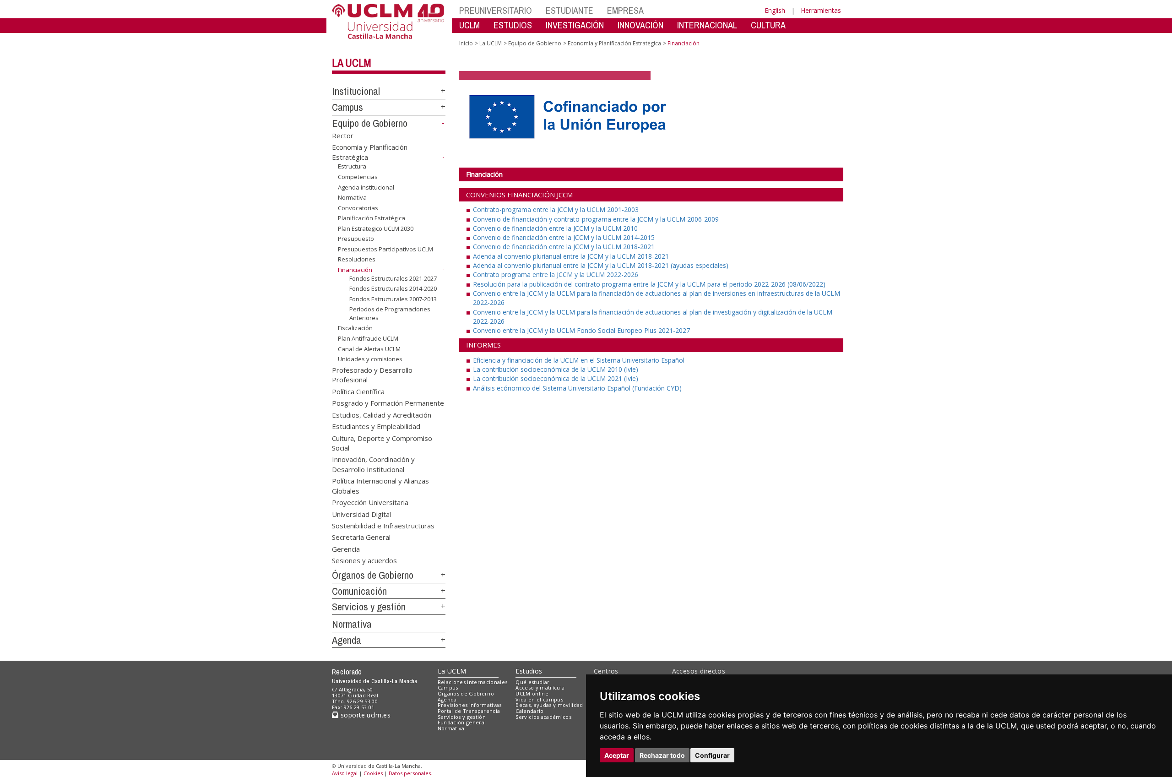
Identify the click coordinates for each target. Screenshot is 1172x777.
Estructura (352, 166)
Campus (347, 107)
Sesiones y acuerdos (364, 560)
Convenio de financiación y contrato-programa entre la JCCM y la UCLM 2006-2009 (596, 219)
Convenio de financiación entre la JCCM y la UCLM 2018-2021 (564, 246)
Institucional (356, 91)
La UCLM (351, 62)
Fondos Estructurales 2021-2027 (393, 278)
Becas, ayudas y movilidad (549, 704)
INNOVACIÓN (640, 25)
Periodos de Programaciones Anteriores (389, 313)
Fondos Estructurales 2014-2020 (393, 288)
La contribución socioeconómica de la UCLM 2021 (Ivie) (555, 378)
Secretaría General (361, 537)
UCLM (469, 25)
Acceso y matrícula (539, 687)
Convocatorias (358, 208)
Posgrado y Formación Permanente (388, 403)
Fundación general (462, 722)
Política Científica (358, 391)
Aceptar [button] (616, 755)
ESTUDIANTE (569, 10)
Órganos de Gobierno (372, 575)
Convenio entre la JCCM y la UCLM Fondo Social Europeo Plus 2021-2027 (581, 330)
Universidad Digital (361, 513)
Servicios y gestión (369, 607)
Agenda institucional (366, 187)
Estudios (528, 671)
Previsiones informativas (470, 704)
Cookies (373, 773)
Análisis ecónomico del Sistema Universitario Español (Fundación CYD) (577, 388)
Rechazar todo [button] (662, 755)
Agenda (346, 640)
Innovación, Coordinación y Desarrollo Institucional (373, 464)
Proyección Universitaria (370, 502)
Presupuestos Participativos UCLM (385, 249)
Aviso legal (345, 773)
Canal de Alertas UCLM (369, 348)
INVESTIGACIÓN (575, 25)
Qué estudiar (532, 682)
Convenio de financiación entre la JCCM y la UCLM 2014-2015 (564, 237)
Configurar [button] (712, 755)
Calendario (529, 710)
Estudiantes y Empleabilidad (376, 426)
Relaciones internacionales (473, 682)
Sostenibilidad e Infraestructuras (383, 525)
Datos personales (410, 773)
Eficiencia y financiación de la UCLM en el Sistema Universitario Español (578, 360)
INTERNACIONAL (707, 25)
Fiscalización (355, 328)
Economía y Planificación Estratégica (614, 43)
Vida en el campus (539, 699)
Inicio (466, 43)
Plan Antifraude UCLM (368, 338)
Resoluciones (356, 259)
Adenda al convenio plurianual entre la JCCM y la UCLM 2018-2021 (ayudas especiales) (600, 265)
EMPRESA (625, 10)
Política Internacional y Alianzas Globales (380, 485)
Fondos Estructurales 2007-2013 (393, 299)
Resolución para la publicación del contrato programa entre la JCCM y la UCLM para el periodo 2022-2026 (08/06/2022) (649, 284)
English (775, 10)
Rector (342, 135)
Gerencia (346, 548)
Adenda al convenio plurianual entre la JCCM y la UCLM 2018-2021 (571, 256)
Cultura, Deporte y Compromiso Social (382, 442)
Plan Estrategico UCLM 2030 (375, 228)
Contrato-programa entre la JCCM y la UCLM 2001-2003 (556, 209)
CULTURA (768, 25)
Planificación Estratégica (371, 218)
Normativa (352, 197)
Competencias (358, 177)
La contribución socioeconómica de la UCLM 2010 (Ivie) (555, 369)
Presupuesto (356, 238)
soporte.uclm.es (364, 715)
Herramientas (821, 10)
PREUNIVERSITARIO (495, 10)
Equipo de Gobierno (369, 123)
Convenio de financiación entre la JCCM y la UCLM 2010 (555, 228)
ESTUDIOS (513, 25)
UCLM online (531, 693)
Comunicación (359, 591)
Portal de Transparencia (469, 710)
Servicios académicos (543, 716)
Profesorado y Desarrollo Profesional (372, 374)
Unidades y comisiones (370, 359)
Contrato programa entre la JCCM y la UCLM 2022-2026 (555, 274)
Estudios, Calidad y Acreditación (381, 414)
